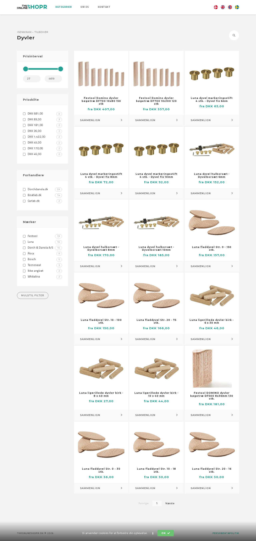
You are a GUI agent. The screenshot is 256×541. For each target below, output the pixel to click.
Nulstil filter (32, 295)
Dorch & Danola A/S (43, 247)
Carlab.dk (43, 201)
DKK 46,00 (43, 154)
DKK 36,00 (43, 131)
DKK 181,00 (43, 125)
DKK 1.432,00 (43, 136)
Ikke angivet (43, 271)
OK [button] (163, 533)
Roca (43, 253)
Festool (43, 236)
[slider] (25, 69)
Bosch (43, 259)
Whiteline (43, 276)
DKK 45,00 (43, 142)
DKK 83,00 (43, 119)
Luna (43, 242)
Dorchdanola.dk (43, 189)
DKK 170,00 (43, 148)
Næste (170, 503)
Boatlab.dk (43, 195)
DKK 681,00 (43, 113)
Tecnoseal (43, 265)
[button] (153, 533)
